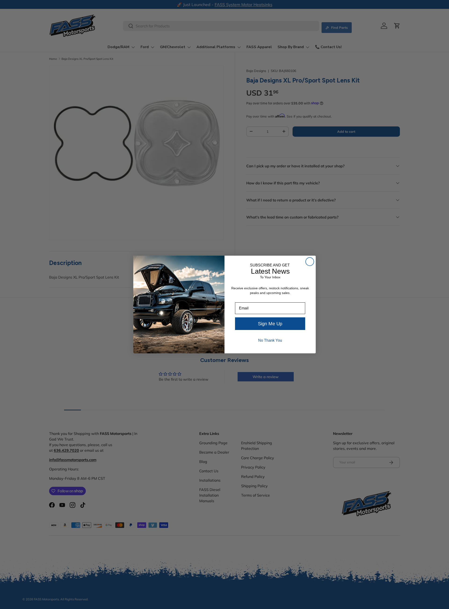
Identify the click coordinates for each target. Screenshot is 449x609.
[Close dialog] (310, 262)
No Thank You (270, 340)
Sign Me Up (270, 323)
